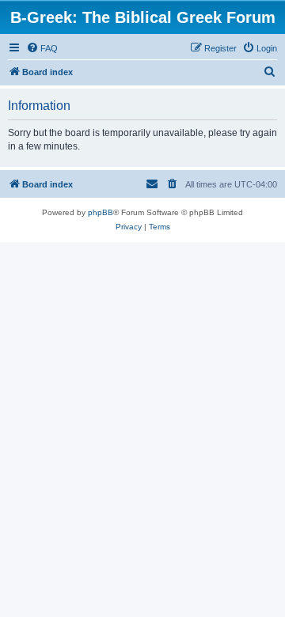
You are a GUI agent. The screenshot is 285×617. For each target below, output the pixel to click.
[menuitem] (42, 48)
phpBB (100, 212)
